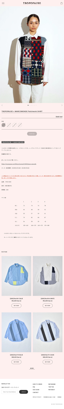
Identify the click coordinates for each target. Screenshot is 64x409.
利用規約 (59, 397)
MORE (32, 368)
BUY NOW (16, 305)
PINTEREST (51, 389)
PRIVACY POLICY (37, 397)
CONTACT (36, 392)
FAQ (34, 387)
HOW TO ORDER (37, 384)
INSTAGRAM (51, 384)
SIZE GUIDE (36, 389)
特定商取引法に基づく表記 (49, 397)
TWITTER (51, 387)
